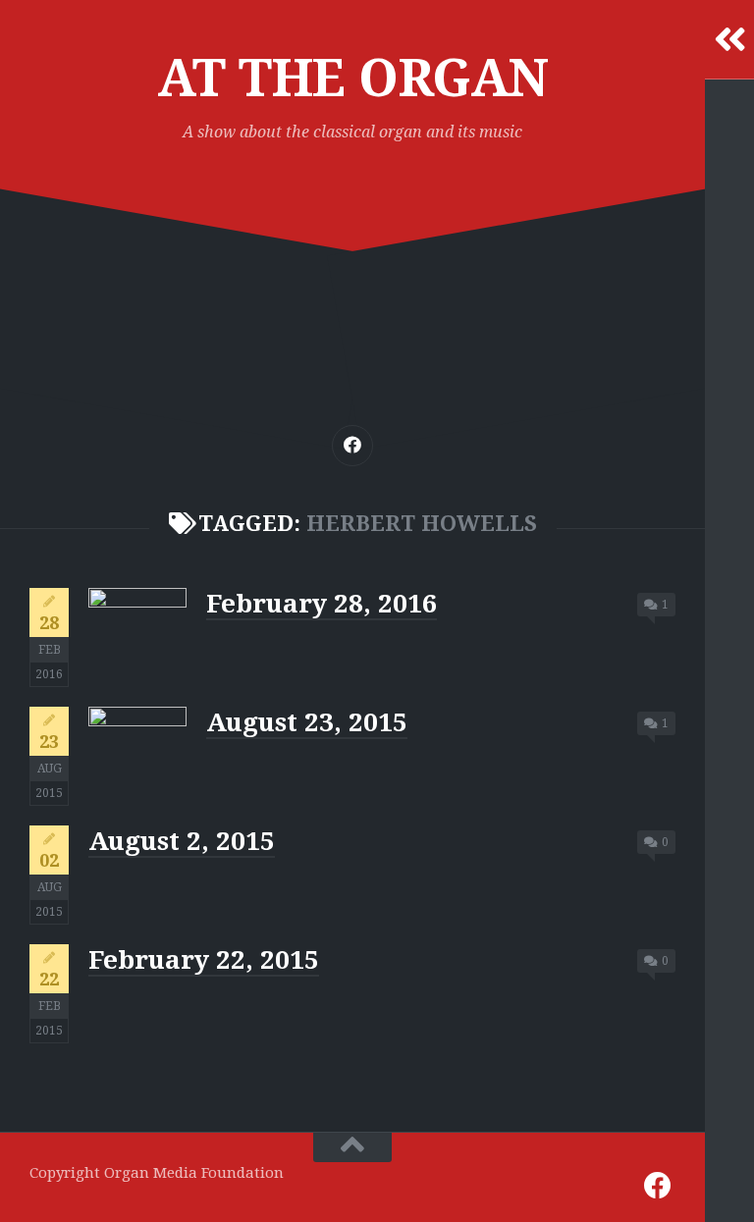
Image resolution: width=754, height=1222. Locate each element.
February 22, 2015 (203, 960)
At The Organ (353, 78)
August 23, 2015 (306, 722)
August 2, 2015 (181, 841)
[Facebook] (352, 445)
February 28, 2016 (321, 603)
